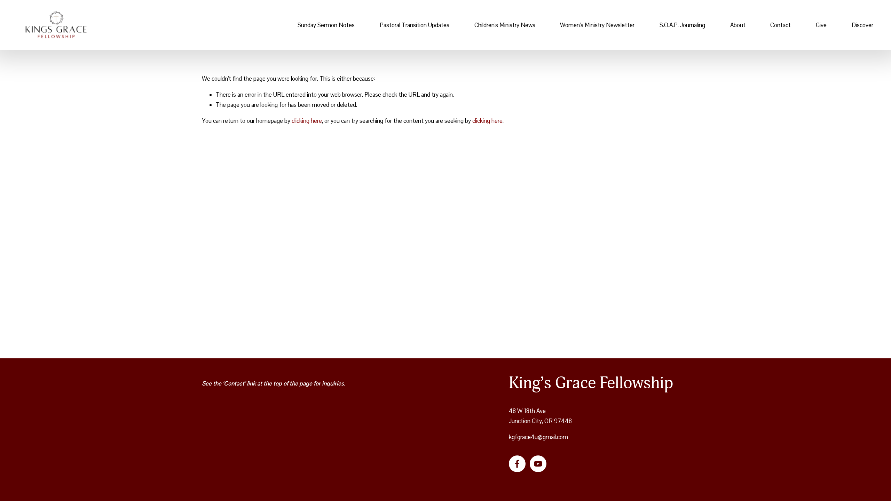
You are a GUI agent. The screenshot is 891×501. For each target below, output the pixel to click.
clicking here (307, 121)
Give (821, 25)
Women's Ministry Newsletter (597, 25)
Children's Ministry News (504, 25)
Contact (780, 25)
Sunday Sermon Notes (326, 25)
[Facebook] (517, 463)
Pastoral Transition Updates (414, 25)
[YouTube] (538, 463)
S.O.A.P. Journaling (682, 25)
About (738, 25)
